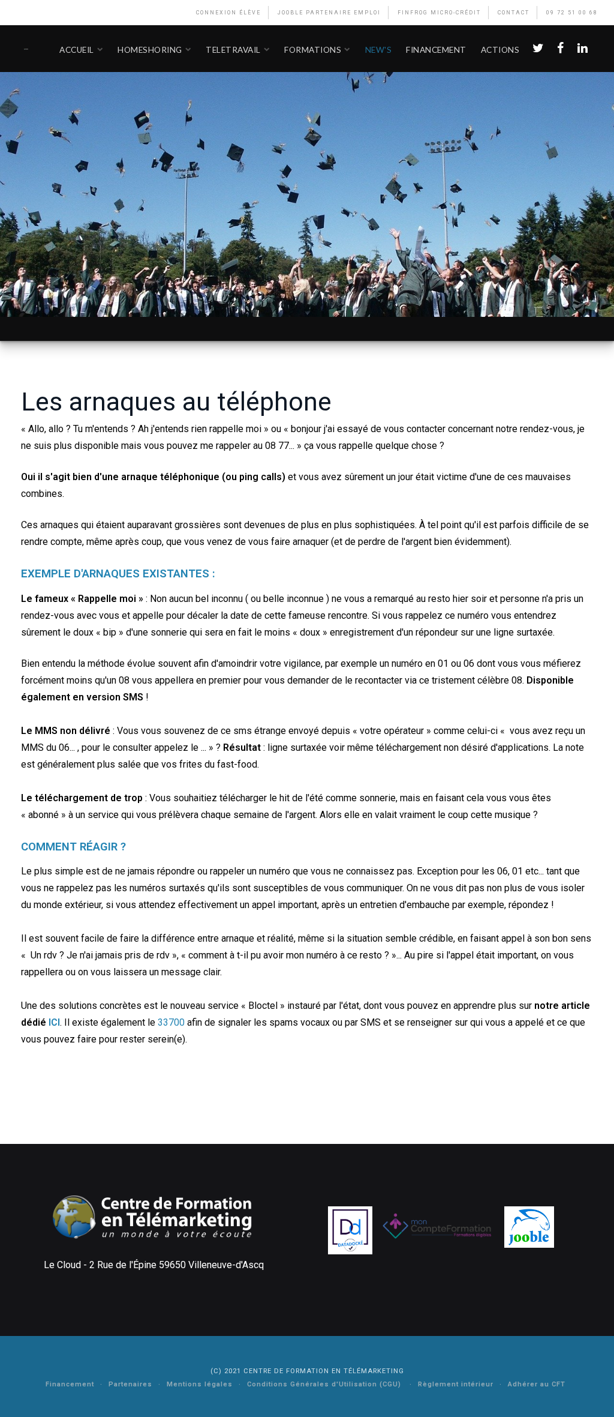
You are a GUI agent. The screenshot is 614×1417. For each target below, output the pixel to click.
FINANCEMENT (436, 50)
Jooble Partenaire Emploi (329, 13)
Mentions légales (200, 1384)
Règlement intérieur (455, 1384)
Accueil (76, 50)
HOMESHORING (150, 50)
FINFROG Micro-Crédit (439, 13)
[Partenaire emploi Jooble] (529, 1226)
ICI (54, 1022)
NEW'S (378, 50)
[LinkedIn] (582, 48)
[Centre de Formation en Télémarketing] (26, 48)
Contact (513, 13)
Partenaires (130, 1384)
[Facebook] (560, 48)
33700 (171, 1022)
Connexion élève (228, 13)
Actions (500, 50)
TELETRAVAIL (233, 50)
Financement (70, 1384)
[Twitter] (538, 48)
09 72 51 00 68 (572, 13)
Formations (312, 50)
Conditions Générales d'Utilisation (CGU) (325, 1384)
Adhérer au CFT (536, 1384)
